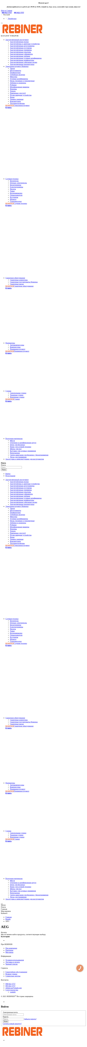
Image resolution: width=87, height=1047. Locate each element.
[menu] (2, 903)
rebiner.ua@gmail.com (13, 988)
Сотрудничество (11, 990)
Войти (7, 474)
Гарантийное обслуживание (16, 972)
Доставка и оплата (12, 962)
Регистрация (10, 476)
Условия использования (14, 960)
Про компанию (11, 948)
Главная (8, 917)
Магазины (9, 952)
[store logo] (22, 34)
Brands (8, 919)
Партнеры (9, 950)
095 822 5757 (19, 13)
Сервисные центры (12, 976)
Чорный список (11, 964)
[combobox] (11, 467)
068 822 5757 (7, 13)
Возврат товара (11, 974)
